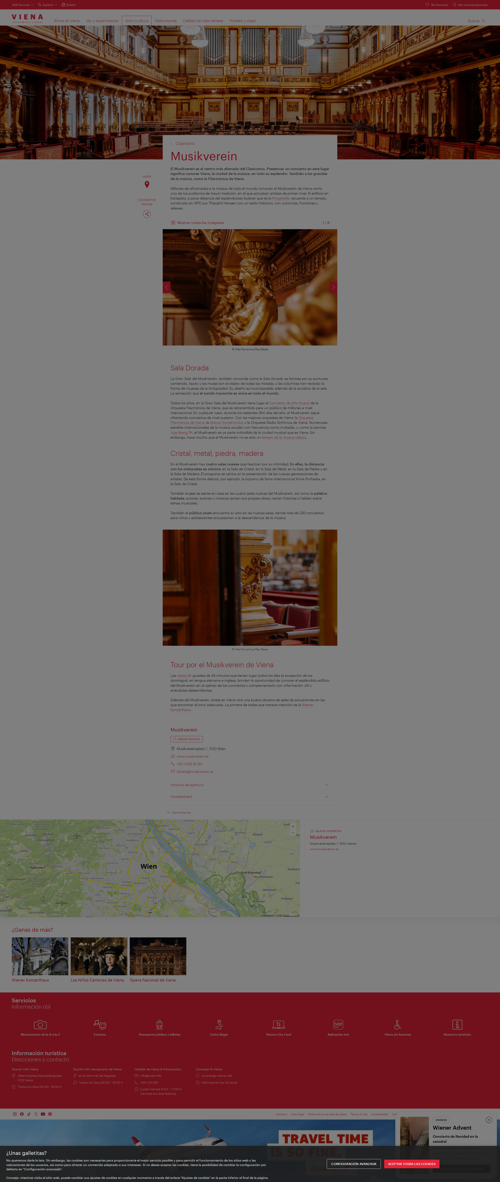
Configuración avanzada (353, 1164)
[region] (250, 1164)
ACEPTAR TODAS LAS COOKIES (412, 1164)
